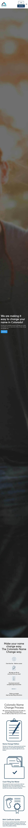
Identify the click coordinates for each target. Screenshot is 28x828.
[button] (26, 4)
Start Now (4, 331)
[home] (3, 4)
